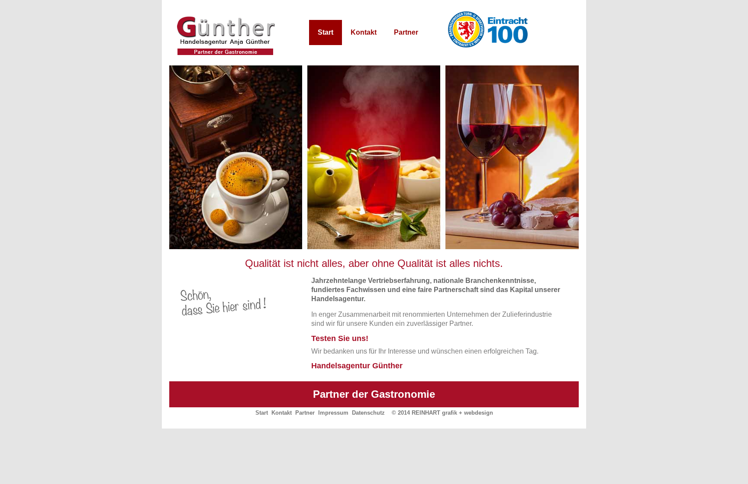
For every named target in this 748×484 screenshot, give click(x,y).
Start (325, 32)
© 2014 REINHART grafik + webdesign (442, 412)
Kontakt (364, 32)
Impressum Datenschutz (351, 412)
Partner (406, 32)
